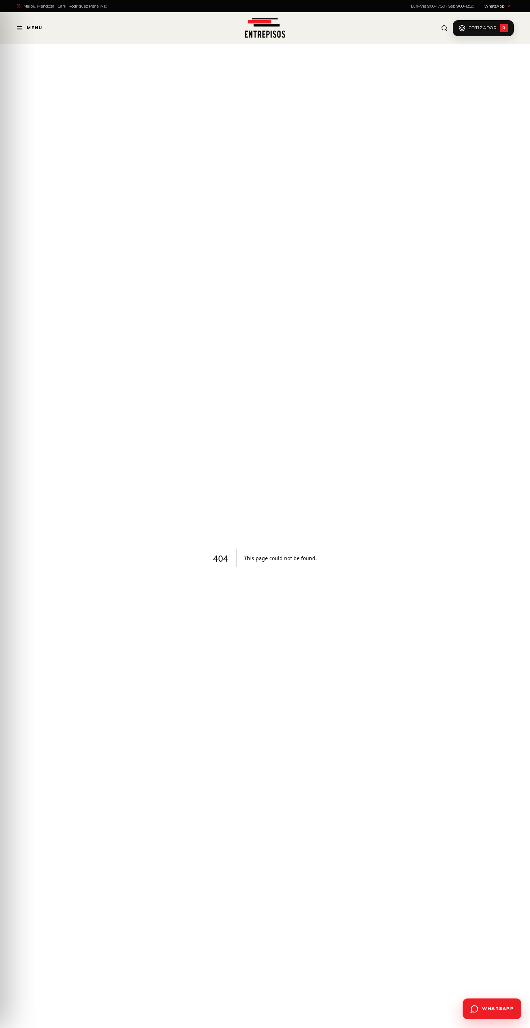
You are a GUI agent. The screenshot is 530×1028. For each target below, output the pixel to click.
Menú (35, 27)
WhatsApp (494, 6)
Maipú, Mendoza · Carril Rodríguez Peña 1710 (65, 6)
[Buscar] (444, 28)
